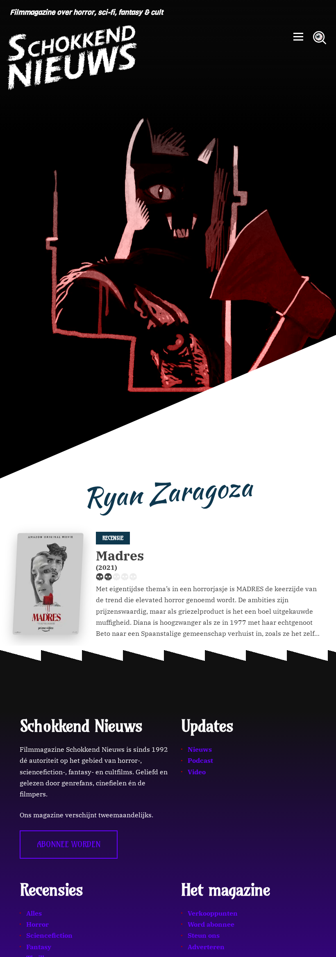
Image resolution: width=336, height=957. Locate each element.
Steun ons (204, 935)
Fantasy (38, 947)
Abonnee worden (68, 844)
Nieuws (200, 749)
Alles (34, 913)
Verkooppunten (213, 913)
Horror (37, 924)
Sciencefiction (49, 935)
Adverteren (206, 947)
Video (197, 772)
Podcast (200, 760)
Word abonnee (211, 924)
